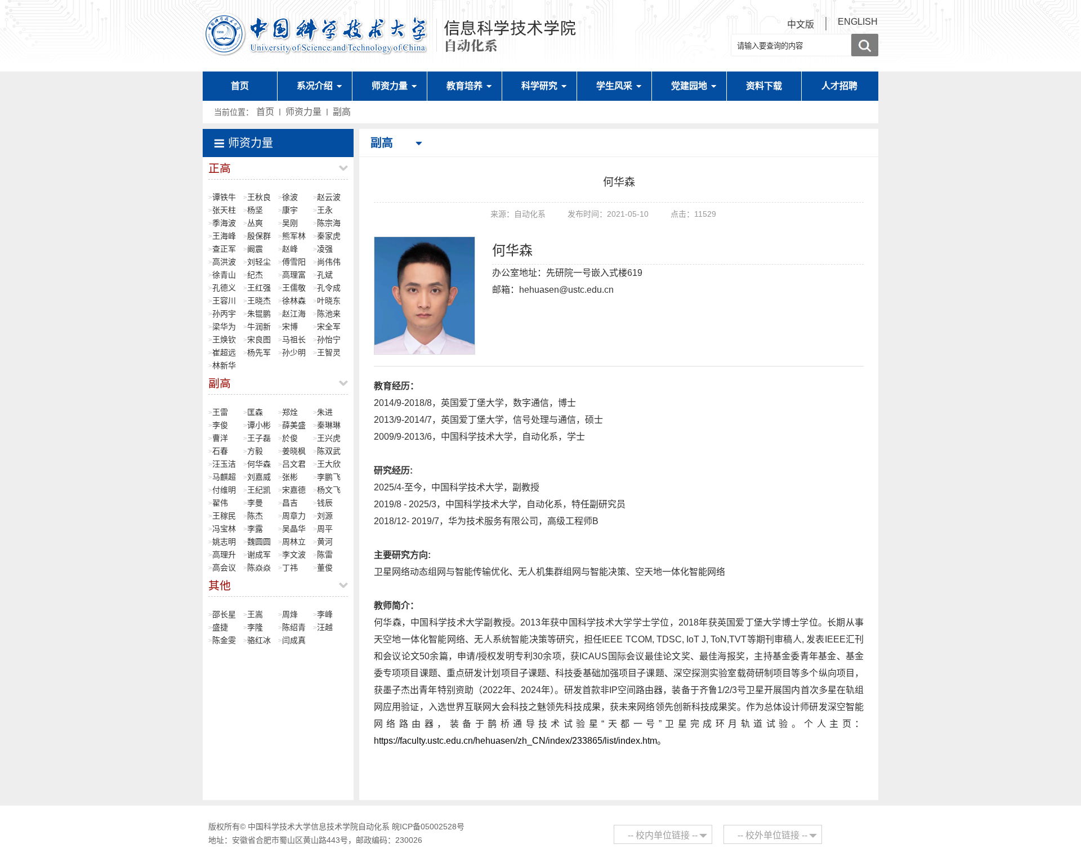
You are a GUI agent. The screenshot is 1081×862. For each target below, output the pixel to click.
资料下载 (764, 86)
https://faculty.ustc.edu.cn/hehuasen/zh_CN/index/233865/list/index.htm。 (520, 740)
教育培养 (464, 86)
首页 (240, 86)
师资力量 (390, 86)
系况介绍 (315, 86)
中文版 (800, 24)
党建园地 (689, 86)
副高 (342, 112)
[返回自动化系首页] (390, 17)
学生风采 (614, 86)
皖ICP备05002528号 (428, 826)
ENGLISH (858, 21)
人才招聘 (839, 86)
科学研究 (539, 86)
